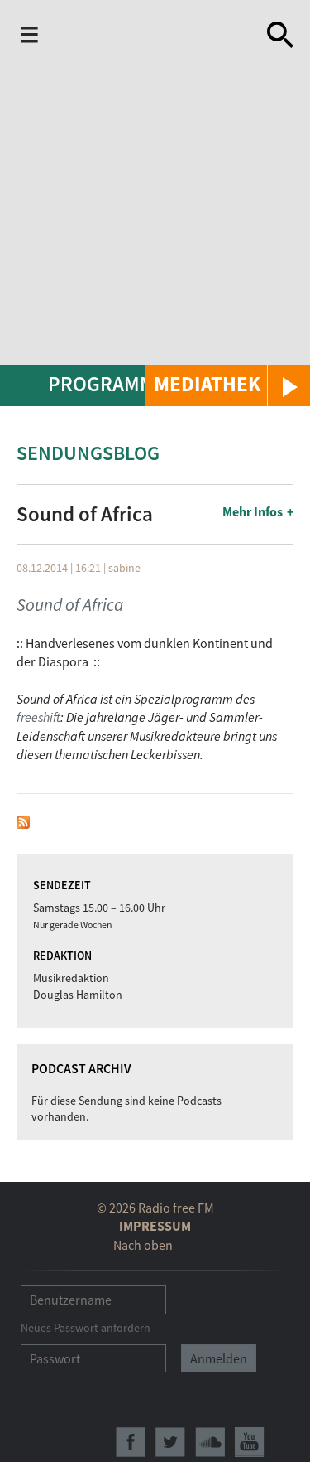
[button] (227, 385)
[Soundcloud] (210, 1442)
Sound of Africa (70, 604)
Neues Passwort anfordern (85, 1327)
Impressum (155, 1226)
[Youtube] (250, 1442)
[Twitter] (170, 1442)
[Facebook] (130, 1442)
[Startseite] (150, 38)
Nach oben (143, 1245)
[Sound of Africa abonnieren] (23, 819)
